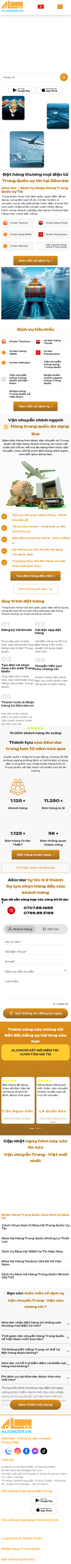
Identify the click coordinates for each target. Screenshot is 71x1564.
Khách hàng (22, 981)
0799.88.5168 (38, 913)
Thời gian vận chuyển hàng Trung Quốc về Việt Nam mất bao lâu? (32, 1447)
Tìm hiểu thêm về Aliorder (35, 867)
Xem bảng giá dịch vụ (35, 589)
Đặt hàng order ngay (34, 854)
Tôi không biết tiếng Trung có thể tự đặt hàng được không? (30, 1461)
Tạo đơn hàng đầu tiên (34, 576)
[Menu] (60, 6)
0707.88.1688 (38, 908)
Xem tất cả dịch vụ (34, 260)
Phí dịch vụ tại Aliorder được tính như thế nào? (31, 1488)
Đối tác (53, 981)
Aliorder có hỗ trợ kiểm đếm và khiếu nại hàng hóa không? (33, 1474)
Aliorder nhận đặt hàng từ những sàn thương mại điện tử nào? (31, 1433)
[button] (32, 1181)
